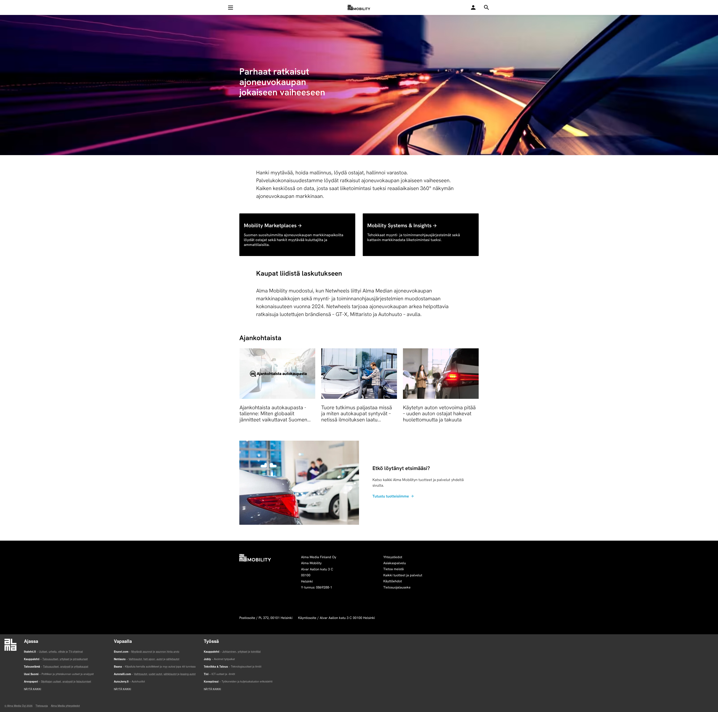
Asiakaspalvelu (394, 563)
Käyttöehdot (392, 581)
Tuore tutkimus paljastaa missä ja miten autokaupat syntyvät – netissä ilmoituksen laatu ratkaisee (356, 416)
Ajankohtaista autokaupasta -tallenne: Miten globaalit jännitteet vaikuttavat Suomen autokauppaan (273, 416)
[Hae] (473, 7)
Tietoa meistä (393, 569)
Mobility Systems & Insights (399, 225)
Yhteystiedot (392, 557)
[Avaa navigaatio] (230, 7)
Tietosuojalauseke (397, 587)
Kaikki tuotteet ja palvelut (402, 575)
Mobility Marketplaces (270, 225)
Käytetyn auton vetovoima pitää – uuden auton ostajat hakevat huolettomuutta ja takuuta (439, 413)
